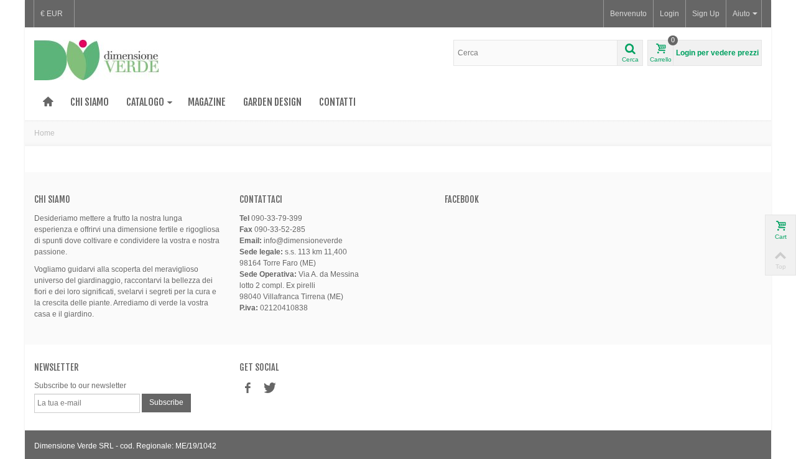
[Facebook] (247, 388)
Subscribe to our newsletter (80, 385)
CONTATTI (337, 102)
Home (44, 133)
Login (669, 13)
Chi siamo (89, 102)
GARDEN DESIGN (272, 102)
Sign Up (706, 13)
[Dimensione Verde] (96, 59)
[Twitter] (269, 388)
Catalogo (145, 102)
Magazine (207, 102)
